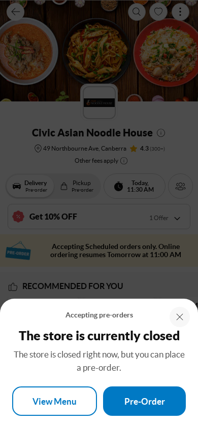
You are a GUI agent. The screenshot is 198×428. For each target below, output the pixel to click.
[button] (180, 317)
